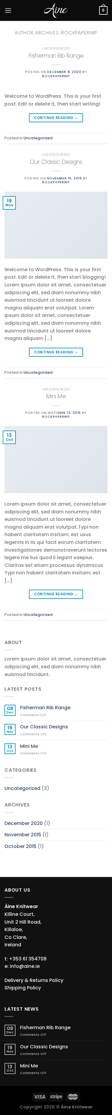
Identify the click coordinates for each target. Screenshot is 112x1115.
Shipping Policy (22, 987)
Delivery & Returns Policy (33, 980)
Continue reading (56, 117)
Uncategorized (56, 48)
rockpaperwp (79, 32)
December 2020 (23, 823)
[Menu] (8, 10)
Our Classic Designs (56, 162)
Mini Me (56, 396)
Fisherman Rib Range (56, 56)
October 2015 (20, 846)
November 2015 (22, 834)
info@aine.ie (25, 966)
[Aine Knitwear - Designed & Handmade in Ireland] (56, 10)
